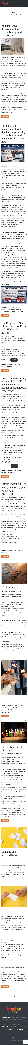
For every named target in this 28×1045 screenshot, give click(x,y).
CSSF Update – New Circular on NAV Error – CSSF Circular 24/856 (13, 328)
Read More (5, 116)
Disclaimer (4, 1040)
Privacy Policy (10, 1040)
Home (9, 15)
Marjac (22, 311)
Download (14, 359)
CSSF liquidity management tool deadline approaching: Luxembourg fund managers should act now (13, 133)
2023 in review (9, 587)
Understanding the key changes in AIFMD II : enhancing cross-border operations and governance (14, 385)
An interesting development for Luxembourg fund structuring (11, 30)
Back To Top (14, 996)
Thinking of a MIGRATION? (9, 853)
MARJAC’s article (5, 359)
